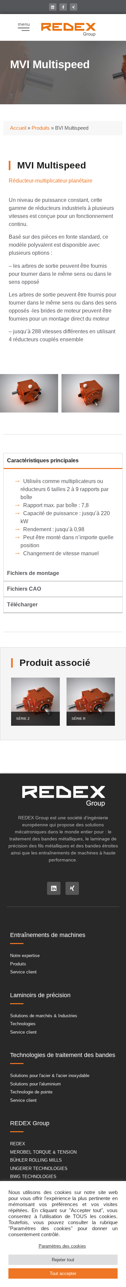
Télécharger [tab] (22, 604)
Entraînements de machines (47, 935)
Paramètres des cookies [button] (62, 1246)
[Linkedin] (52, 7)
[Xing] (73, 7)
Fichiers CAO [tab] (24, 589)
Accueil (18, 128)
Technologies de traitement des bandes (62, 1055)
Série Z (23, 718)
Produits (41, 128)
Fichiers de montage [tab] (33, 573)
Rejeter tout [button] (63, 1259)
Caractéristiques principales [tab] (43, 460)
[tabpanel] (63, 517)
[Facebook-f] (63, 7)
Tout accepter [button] (63, 1273)
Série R (78, 718)
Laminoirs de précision (40, 995)
